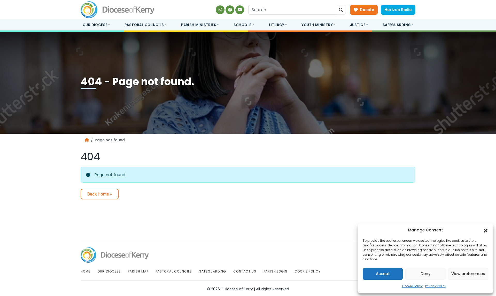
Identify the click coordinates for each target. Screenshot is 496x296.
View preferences (468, 273)
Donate (367, 9)
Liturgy (276, 24)
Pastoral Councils (144, 24)
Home (85, 271)
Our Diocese (95, 24)
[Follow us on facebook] (230, 9)
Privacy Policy (435, 286)
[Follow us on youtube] (239, 9)
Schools (243, 24)
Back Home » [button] (99, 194)
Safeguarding (397, 24)
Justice (358, 24)
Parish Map (138, 271)
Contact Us (244, 271)
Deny (426, 273)
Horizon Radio (398, 9)
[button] (485, 230)
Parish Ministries (198, 24)
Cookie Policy (412, 286)
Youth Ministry (317, 24)
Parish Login (275, 271)
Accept (383, 273)
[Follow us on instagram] (220, 9)
